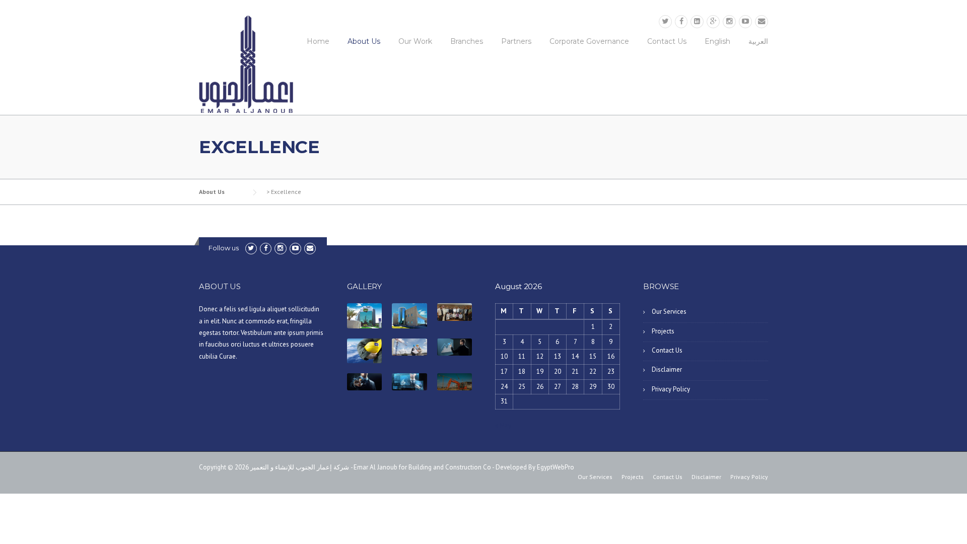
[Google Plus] (713, 21)
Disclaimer (667, 369)
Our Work (415, 41)
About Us (364, 41)
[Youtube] (745, 21)
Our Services (669, 311)
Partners (516, 41)
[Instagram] (729, 21)
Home (318, 41)
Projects (663, 331)
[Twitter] (665, 21)
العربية (758, 41)
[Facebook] (681, 21)
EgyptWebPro (555, 467)
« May (503, 425)
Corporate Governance (589, 41)
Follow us (224, 248)
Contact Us (666, 41)
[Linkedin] (697, 21)
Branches (466, 41)
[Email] (761, 21)
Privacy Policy (671, 389)
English (717, 41)
